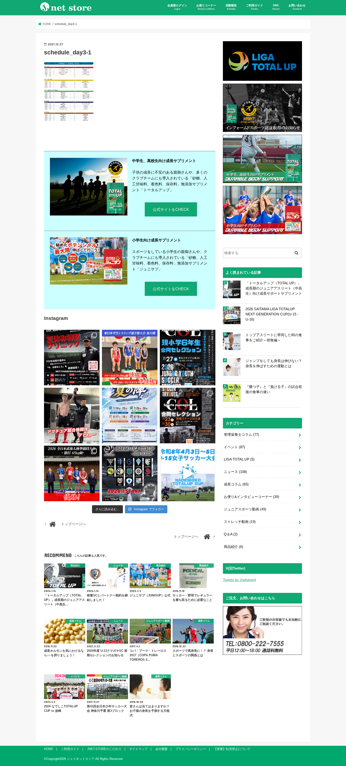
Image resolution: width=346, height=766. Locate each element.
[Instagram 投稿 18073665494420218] (187, 473)
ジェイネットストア (80, 759)
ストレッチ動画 (240, 522)
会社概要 (161, 749)
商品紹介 (233, 547)
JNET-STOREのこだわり (104, 749)
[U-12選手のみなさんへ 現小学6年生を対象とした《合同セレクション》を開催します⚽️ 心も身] (187, 357)
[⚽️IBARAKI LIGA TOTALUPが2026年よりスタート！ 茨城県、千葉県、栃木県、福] (129, 473)
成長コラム (236, 484)
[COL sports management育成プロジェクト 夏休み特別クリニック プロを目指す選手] (72, 357)
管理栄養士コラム (241, 434)
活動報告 (231, 7)
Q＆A (230, 534)
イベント (234, 447)
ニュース (235, 472)
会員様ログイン (177, 7)
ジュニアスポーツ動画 (245, 509)
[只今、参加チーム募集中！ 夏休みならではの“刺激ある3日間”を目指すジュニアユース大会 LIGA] (129, 415)
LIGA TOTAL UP (239, 459)
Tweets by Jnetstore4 (239, 580)
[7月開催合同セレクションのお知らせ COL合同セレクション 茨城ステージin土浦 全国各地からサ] (187, 415)
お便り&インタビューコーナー (251, 497)
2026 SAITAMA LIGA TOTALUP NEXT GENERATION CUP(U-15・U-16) (272, 314)
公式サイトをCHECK (171, 209)
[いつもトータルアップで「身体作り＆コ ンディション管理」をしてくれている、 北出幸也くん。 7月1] (129, 357)
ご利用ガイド (254, 7)
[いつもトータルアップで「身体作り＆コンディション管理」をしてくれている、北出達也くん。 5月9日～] (72, 473)
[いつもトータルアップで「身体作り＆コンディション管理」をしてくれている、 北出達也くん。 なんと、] (72, 415)
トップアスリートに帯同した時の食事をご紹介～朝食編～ (273, 337)
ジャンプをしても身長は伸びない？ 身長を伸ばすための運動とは (273, 363)
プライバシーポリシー (190, 749)
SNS (275, 7)
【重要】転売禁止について (232, 749)
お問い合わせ (297, 7)
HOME (48, 749)
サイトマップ (138, 749)
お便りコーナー (206, 7)
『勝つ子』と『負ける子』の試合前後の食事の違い (273, 389)
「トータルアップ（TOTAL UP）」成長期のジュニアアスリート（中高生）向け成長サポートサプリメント (273, 288)
